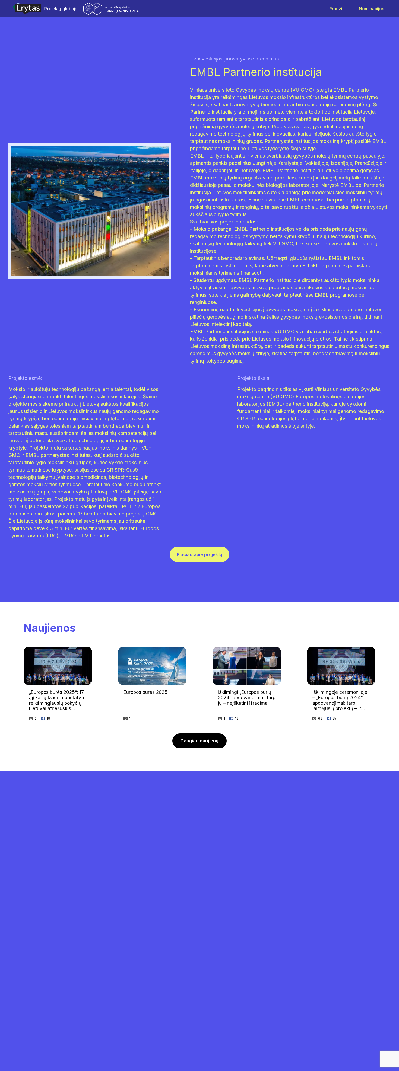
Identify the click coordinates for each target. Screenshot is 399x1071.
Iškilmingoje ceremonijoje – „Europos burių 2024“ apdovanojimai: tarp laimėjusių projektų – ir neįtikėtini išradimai (339, 703)
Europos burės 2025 (145, 692)
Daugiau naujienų (199, 740)
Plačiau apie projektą (199, 554)
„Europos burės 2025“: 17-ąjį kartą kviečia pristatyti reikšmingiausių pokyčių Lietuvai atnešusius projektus (57, 703)
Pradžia (337, 8)
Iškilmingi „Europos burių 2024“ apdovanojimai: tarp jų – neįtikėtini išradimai (247, 698)
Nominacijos (371, 8)
